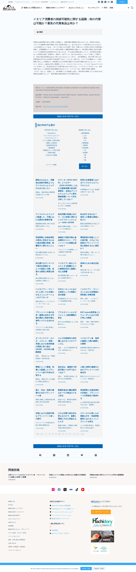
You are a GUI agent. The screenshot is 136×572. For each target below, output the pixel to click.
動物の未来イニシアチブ (55, 8)
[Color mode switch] (128, 7)
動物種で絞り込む (85, 130)
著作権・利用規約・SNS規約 (16, 546)
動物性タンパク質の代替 (52, 150)
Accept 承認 (86, 568)
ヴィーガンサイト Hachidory (40, 2)
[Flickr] (109, 2)
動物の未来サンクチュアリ (67, 2)
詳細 (111, 8)
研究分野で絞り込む (51, 130)
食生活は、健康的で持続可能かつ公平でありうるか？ (67, 370)
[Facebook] (99, 2)
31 (74, 434)
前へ (42, 434)
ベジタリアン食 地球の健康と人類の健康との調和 (89, 341)
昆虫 (85, 138)
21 (56, 434)
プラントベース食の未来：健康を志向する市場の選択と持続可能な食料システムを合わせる (45, 317)
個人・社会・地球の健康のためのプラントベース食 (45, 393)
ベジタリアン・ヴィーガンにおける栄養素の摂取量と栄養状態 (89, 292)
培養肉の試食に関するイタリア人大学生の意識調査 (107, 475)
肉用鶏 (85, 152)
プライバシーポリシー (14, 550)
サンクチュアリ (94, 8)
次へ (78, 434)
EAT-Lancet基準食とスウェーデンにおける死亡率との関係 (90, 315)
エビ (85, 135)
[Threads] (96, 455)
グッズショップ (54, 2)
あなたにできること (76, 8)
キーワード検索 (51, 165)
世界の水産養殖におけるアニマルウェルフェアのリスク (89, 183)
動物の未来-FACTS (14, 515)
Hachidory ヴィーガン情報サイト (63, 509)
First (37, 434)
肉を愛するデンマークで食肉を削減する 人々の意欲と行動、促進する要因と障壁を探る (45, 268)
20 (53, 434)
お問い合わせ (12, 543)
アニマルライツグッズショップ (62, 512)
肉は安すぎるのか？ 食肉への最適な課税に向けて (89, 217)
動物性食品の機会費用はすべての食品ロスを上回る (67, 393)
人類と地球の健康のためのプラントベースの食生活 (89, 370)
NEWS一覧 (11, 501)
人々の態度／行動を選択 (52, 140)
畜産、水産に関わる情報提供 (16, 539)
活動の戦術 (52, 152)
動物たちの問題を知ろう (33, 8)
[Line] (82, 455)
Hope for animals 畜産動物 (61, 505)
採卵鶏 (85, 145)
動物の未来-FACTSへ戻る (68, 116)
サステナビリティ (52, 138)
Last (82, 434)
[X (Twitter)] (102, 2)
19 (49, 434)
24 (66, 434)
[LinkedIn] (68, 455)
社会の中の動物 (52, 155)
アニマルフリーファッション (22, 2)
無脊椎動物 (85, 133)
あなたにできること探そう (61, 533)
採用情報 (11, 526)
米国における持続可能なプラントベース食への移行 (45, 416)
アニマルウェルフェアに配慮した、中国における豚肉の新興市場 (45, 217)
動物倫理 (52, 148)
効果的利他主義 (52, 145)
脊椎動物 (85, 143)
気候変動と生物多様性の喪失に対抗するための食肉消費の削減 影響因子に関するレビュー (45, 243)
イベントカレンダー (14, 536)
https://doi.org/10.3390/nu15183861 (55, 106)
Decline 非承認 (99, 568)
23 (63, 434)
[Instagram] (105, 2)
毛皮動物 (85, 148)
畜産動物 (10, 2)
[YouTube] (112, 2)
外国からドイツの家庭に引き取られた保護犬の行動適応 (67, 475)
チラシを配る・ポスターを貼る (17, 532)
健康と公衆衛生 (52, 143)
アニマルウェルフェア (51, 135)
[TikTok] (76, 489)
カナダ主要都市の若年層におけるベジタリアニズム (67, 341)
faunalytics (52, 133)
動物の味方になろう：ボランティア (18, 529)
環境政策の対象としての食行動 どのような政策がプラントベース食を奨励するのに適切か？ (89, 243)
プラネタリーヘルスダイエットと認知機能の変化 (67, 315)
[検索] (132, 8)
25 (70, 434)
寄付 (123, 2)
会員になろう (12, 522)
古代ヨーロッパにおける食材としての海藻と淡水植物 (67, 292)
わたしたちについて (14, 519)
